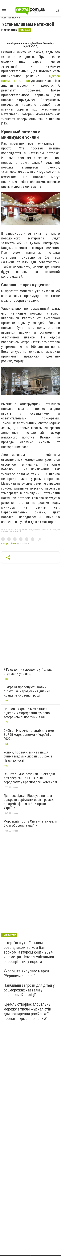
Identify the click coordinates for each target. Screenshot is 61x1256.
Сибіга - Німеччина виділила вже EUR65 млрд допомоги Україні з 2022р (29, 735)
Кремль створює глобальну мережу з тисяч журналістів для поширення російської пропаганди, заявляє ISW (27, 1011)
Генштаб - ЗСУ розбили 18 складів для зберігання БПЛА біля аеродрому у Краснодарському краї (30, 778)
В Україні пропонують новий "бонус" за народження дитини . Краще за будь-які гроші (28, 691)
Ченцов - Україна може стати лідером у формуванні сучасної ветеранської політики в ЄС (27, 713)
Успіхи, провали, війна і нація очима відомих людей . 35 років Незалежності (28, 756)
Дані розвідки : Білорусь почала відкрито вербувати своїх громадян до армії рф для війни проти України (30, 802)
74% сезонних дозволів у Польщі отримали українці (28, 671)
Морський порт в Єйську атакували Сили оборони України (30, 823)
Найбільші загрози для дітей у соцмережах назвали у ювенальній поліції (29, 990)
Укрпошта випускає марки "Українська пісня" (26, 973)
